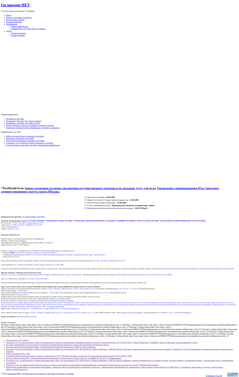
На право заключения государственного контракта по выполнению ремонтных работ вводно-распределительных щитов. (57, 345)
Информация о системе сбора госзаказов (28, 29)
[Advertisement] (119, 76)
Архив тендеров (18, 35)
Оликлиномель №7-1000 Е (17, 340)
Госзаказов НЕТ (15, 5)
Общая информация (19, 26)
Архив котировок (18, 33)
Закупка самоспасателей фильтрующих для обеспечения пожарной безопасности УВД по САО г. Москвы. (51, 347)
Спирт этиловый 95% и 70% (18, 354)
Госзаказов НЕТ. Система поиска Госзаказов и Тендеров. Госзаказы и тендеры (40, 374)
